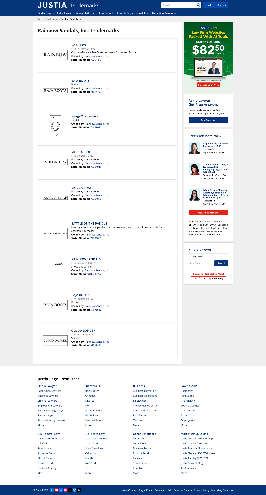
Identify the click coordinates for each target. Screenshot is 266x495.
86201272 (95, 274)
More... (41, 425)
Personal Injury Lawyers (51, 420)
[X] (79, 490)
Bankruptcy (92, 390)
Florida (89, 458)
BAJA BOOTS (80, 80)
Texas (88, 468)
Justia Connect (129, 490)
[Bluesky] (74, 490)
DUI (87, 405)
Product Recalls (142, 453)
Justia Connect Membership (197, 438)
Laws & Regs (125, 13)
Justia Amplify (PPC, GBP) (195, 458)
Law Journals (188, 410)
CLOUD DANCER (83, 330)
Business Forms (142, 448)
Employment (140, 400)
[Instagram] (65, 490)
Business (139, 386)
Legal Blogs (140, 443)
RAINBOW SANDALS (86, 259)
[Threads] (70, 490)
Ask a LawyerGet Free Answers (203, 102)
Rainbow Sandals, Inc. (97, 56)
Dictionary (187, 390)
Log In (209, 5)
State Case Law (94, 448)
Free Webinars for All (206, 136)
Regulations (44, 448)
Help (169, 490)
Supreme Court (46, 453)
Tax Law (138, 420)
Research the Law (85, 13)
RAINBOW (78, 45)
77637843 (95, 238)
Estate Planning (94, 410)
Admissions (187, 395)
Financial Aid (188, 400)
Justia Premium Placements (196, 448)
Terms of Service (183, 490)
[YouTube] (56, 490)
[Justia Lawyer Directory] (83, 490)
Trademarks (52, 19)
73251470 (95, 59)
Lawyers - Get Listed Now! (208, 273)
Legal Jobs (139, 438)
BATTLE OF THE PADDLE (89, 223)
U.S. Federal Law (49, 434)
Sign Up (222, 5)
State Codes (92, 443)
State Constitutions (96, 438)
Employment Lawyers (50, 405)
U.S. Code (43, 443)
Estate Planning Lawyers (52, 410)
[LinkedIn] (52, 490)
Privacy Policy (202, 490)
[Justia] (52, 5)
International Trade (144, 410)
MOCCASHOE (81, 152)
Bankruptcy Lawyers (49, 390)
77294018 (95, 167)
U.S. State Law (95, 434)
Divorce (89, 400)
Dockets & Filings (47, 468)
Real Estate (139, 415)
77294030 (95, 199)
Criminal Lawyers (47, 400)
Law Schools (106, 13)
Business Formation (144, 390)
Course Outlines (190, 405)
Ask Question (208, 119)
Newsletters (142, 13)
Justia (40, 19)
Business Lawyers (48, 395)
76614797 (95, 91)
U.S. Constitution (47, 438)
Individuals (92, 386)
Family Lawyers (46, 415)
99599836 (95, 345)
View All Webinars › (208, 212)
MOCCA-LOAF (81, 188)
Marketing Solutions (164, 13)
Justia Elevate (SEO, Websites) (198, 453)
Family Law (91, 415)
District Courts (46, 463)
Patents (137, 458)
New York (91, 463)
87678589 (95, 309)
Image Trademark (84, 116)
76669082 (95, 127)
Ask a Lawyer (65, 13)
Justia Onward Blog (192, 463)
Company (159, 490)
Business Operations (145, 395)
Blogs (184, 415)
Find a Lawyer (46, 13)
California (91, 453)
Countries (138, 468)
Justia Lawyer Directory (194, 443)
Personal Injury (94, 420)
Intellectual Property (145, 405)
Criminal (90, 395)
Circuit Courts (45, 458)
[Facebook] (61, 490)
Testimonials (188, 468)
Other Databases (144, 434)
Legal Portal (146, 490)
